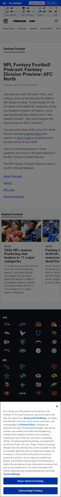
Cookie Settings (11, 474)
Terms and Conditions (35, 418)
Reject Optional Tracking (30, 481)
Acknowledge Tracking (31, 490)
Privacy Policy (27, 424)
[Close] (57, 406)
